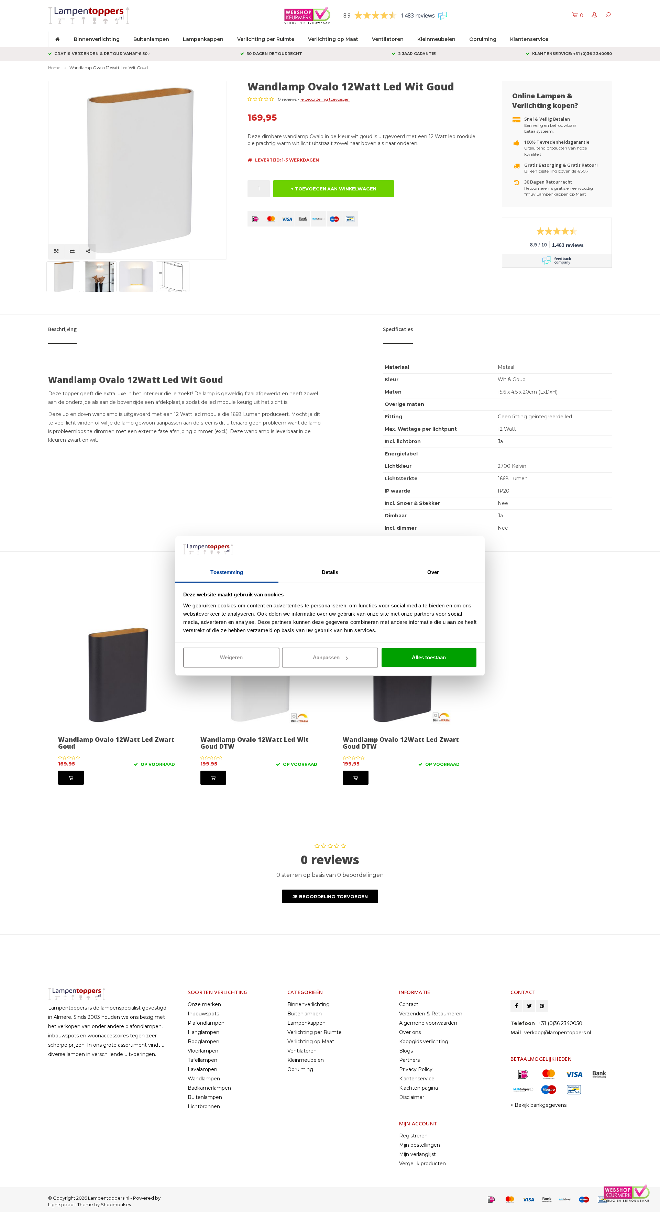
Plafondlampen (206, 1023)
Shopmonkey (116, 1204)
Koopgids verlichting (423, 1041)
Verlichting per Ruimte (265, 39)
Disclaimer (411, 1097)
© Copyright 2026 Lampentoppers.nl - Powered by (104, 1198)
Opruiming (482, 39)
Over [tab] (433, 572)
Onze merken (204, 1004)
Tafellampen (202, 1060)
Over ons (410, 1032)
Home (54, 67)
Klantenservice (529, 39)
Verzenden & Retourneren (430, 1014)
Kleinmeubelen (436, 39)
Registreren (413, 1136)
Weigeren (231, 657)
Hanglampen (203, 1032)
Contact (408, 1004)
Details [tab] (330, 572)
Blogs (406, 1051)
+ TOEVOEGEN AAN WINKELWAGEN (333, 188)
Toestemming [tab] (226, 572)
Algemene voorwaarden (428, 1023)
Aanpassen (326, 657)
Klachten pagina (418, 1088)
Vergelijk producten (422, 1163)
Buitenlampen (151, 39)
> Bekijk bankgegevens (538, 1105)
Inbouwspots (203, 1014)
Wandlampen (204, 1079)
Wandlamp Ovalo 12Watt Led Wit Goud (108, 67)
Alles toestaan (429, 657)
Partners (409, 1060)
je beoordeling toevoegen (325, 99)
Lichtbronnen (204, 1106)
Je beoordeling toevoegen (330, 896)
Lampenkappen (203, 39)
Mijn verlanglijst (417, 1154)
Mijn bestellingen (419, 1145)
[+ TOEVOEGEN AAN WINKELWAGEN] (71, 778)
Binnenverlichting (97, 39)
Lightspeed (61, 1204)
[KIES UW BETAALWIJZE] (255, 219)
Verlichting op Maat (333, 39)
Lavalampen (202, 1069)
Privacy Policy (415, 1069)
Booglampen (203, 1041)
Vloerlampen (203, 1051)
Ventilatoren (388, 39)
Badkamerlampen (209, 1088)
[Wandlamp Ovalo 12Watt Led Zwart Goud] (116, 674)
